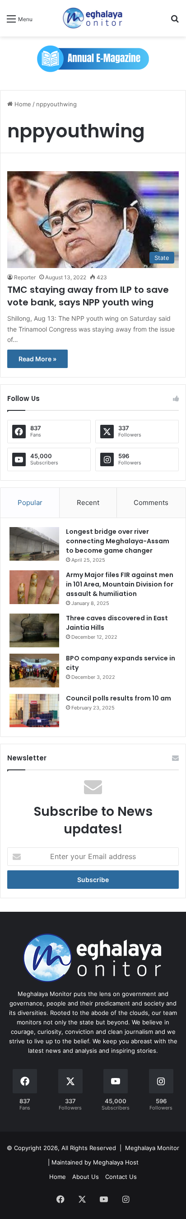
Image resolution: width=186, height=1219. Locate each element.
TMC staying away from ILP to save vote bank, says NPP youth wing (88, 296)
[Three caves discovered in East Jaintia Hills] (34, 630)
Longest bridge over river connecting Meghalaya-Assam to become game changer (117, 541)
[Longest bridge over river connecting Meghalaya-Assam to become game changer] (34, 544)
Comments (151, 502)
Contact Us (121, 1176)
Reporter (25, 277)
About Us (85, 1176)
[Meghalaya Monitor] (93, 18)
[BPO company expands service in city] (34, 670)
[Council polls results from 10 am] (34, 711)
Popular (30, 502)
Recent (88, 502)
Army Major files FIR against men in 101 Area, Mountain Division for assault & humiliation (119, 584)
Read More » (37, 359)
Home (22, 104)
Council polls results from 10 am (118, 698)
